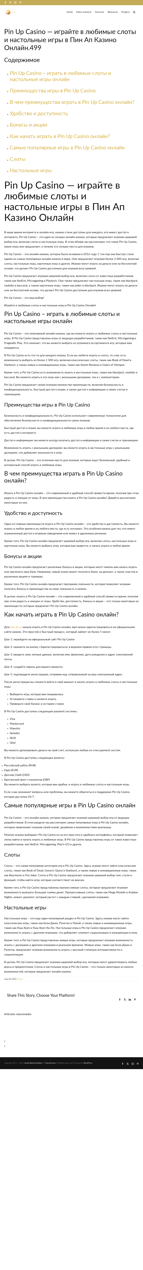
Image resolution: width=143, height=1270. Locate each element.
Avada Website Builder (33, 1063)
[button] (134, 11)
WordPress (88, 1063)
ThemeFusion (50, 1063)
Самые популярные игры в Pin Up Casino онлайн (67, 147)
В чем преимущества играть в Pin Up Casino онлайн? (72, 102)
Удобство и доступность (39, 113)
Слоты (18, 159)
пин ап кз (16, 627)
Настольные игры (31, 170)
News (20, 979)
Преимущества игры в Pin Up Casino (53, 90)
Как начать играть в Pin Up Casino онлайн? (60, 136)
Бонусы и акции (28, 125)
